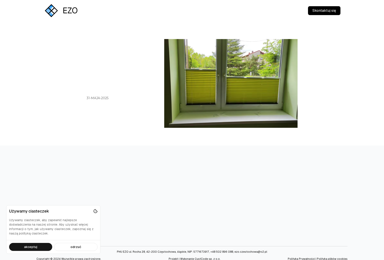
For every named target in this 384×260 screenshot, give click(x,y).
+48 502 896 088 (221, 251)
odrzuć (75, 247)
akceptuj (30, 247)
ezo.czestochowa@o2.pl (250, 251)
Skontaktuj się (324, 10)
